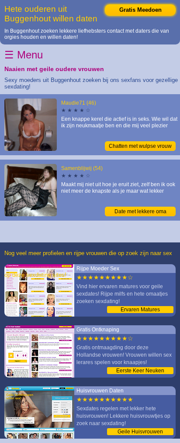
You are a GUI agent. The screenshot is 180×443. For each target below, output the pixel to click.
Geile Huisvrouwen (140, 432)
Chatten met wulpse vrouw (140, 146)
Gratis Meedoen (140, 10)
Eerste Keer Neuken (140, 371)
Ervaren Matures (140, 310)
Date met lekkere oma (140, 211)
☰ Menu (23, 55)
